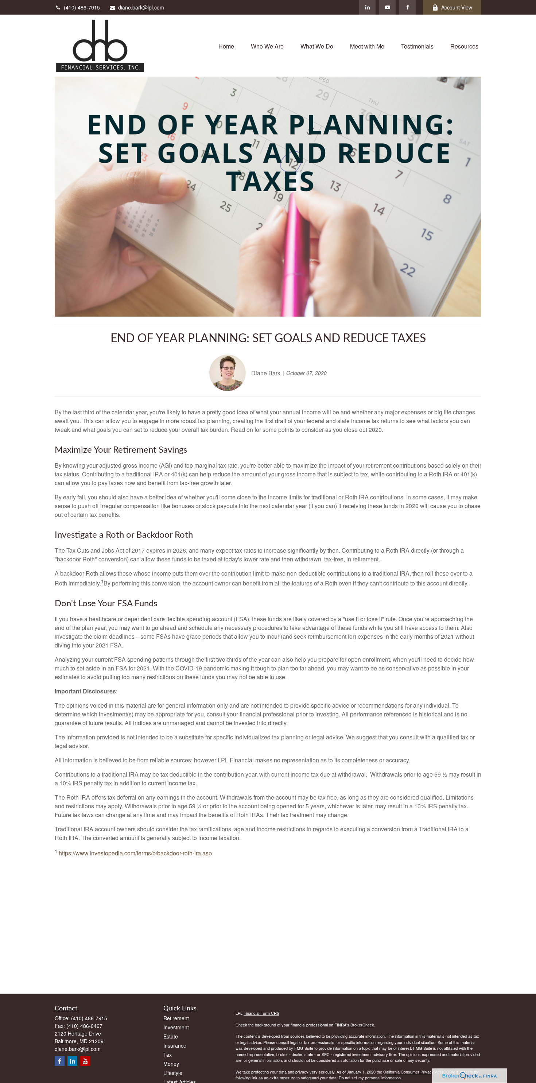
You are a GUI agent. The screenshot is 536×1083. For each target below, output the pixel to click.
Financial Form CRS (261, 1013)
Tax (167, 1054)
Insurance (174, 1045)
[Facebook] (407, 7)
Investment (176, 1027)
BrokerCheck (362, 1025)
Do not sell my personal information (370, 1077)
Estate (170, 1036)
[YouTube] (387, 7)
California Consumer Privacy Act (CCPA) (419, 1072)
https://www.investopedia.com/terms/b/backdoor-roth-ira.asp (135, 853)
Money (171, 1063)
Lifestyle (172, 1072)
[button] (226, 45)
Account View (456, 7)
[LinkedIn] (367, 7)
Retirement (176, 1018)
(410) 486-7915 (82, 7)
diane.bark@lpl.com (141, 7)
